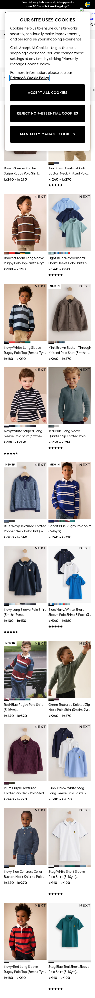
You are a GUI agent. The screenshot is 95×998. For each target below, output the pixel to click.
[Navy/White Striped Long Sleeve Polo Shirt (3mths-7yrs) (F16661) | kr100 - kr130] (25, 395)
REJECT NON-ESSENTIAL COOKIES (47, 113)
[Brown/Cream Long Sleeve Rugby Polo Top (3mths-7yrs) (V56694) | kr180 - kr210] (25, 222)
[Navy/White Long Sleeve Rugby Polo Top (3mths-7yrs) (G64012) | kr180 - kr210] (25, 312)
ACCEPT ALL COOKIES (47, 93)
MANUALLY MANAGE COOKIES (47, 134)
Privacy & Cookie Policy (29, 78)
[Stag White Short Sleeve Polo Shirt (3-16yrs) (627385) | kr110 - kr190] (69, 836)
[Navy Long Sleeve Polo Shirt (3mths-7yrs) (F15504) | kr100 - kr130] (25, 574)
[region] (47, 81)
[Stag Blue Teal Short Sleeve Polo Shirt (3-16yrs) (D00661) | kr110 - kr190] (69, 931)
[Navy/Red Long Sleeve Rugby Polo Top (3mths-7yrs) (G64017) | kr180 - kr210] (25, 931)
